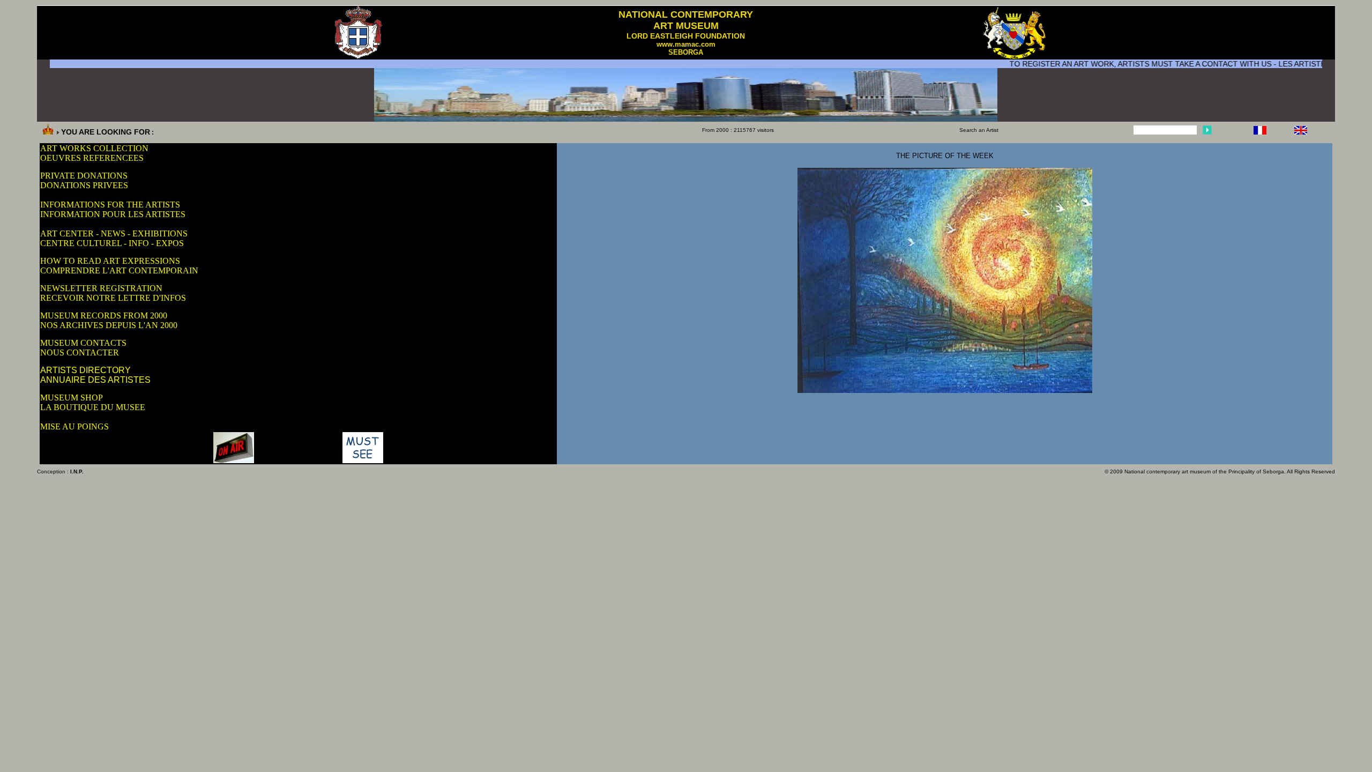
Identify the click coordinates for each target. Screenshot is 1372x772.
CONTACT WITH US (1213, 64)
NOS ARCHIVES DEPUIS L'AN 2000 (108, 325)
